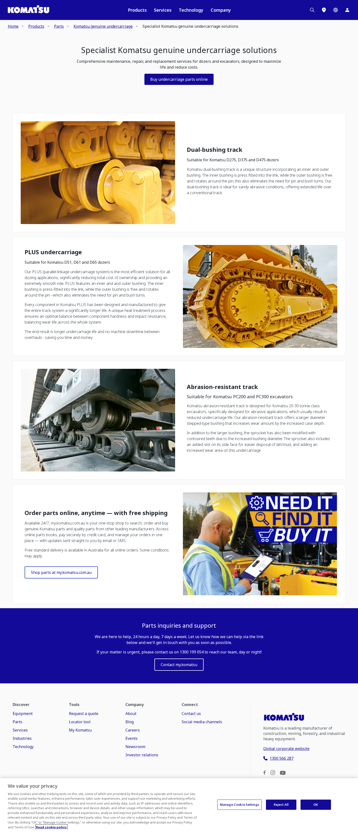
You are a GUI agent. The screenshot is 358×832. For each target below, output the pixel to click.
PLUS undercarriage (53, 252)
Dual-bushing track (214, 149)
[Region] (336, 10)
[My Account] (347, 10)
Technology (191, 10)
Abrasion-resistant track (222, 386)
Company (221, 10)
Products (137, 10)
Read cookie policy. (51, 827)
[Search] (312, 10)
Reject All (281, 804)
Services (162, 10)
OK (315, 804)
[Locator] (324, 10)
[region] (179, 805)
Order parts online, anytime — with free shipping (96, 512)
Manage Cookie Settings (239, 804)
